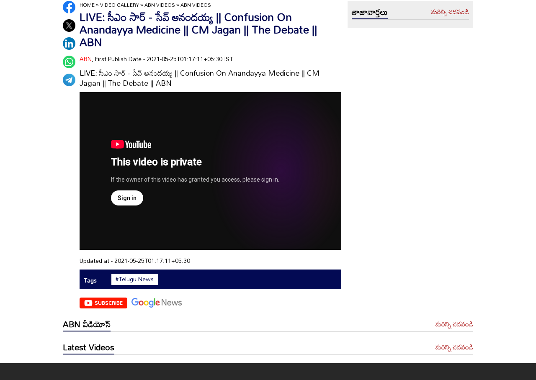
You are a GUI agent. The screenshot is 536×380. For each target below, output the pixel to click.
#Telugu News (135, 279)
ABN (86, 58)
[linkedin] (69, 43)
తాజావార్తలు (370, 11)
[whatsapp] (69, 62)
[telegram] (69, 80)
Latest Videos (88, 347)
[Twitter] (69, 25)
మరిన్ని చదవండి (450, 12)
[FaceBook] (69, 7)
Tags (90, 280)
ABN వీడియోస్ (87, 324)
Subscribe (109, 303)
